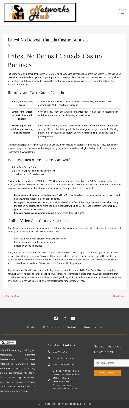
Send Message (107, 372)
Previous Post (11, 296)
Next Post (119, 296)
